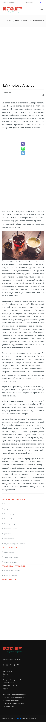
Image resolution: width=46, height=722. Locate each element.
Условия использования (11, 700)
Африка (17, 21)
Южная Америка (8, 683)
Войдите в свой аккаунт (10, 2)
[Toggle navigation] (42, 10)
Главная (10, 21)
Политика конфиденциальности (13, 697)
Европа (5, 674)
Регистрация (29, 2)
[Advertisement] (23, 51)
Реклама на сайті (8, 706)
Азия (4, 677)
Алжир (25, 21)
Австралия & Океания (10, 686)
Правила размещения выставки (13, 703)
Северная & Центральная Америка (14, 680)
